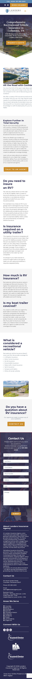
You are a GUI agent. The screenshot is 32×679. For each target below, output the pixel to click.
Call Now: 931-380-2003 (16, 1)
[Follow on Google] (10, 630)
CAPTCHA (6, 509)
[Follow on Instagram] (7, 630)
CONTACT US (16, 424)
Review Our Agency (19, 5)
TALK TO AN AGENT (16, 169)
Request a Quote (16, 43)
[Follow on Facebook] (4, 630)
